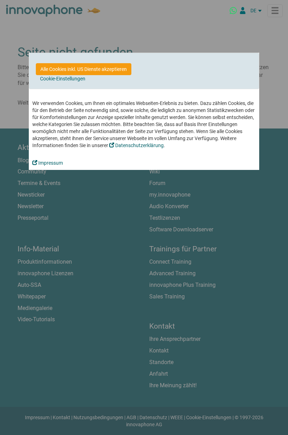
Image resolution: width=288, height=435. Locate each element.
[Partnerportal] (242, 10)
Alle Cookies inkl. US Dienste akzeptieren (83, 69)
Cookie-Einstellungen (62, 78)
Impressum (50, 163)
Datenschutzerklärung (139, 145)
